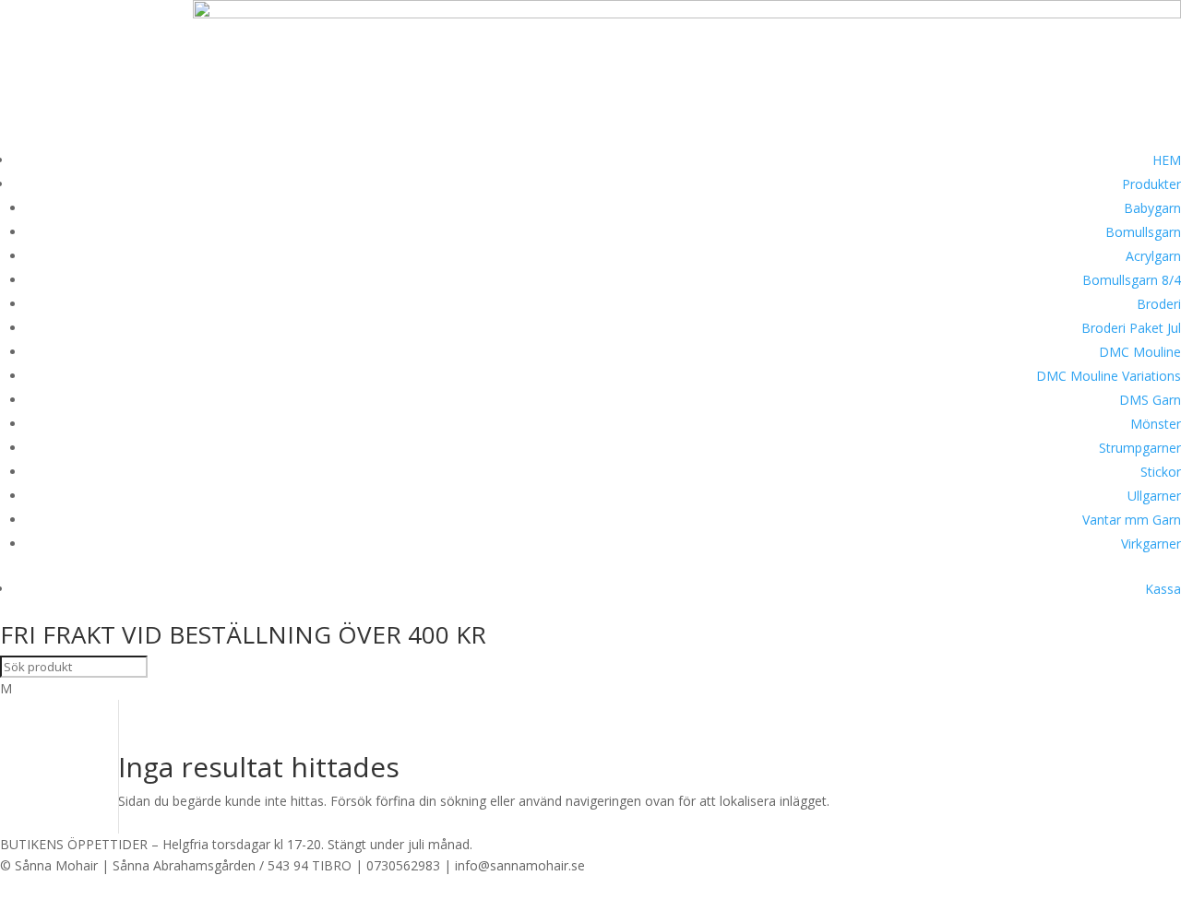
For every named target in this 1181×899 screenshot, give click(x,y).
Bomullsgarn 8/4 (1131, 280)
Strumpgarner (1140, 447)
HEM (1166, 160)
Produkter (1151, 184)
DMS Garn (1150, 399)
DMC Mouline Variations (1108, 375)
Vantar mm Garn (1131, 519)
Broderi (1159, 304)
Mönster (1155, 423)
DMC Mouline (1140, 352)
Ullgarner (1154, 495)
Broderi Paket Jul (1131, 328)
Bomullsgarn (1143, 232)
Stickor (1160, 471)
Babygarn (1152, 208)
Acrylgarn (1153, 256)
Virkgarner (1151, 543)
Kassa (1163, 588)
